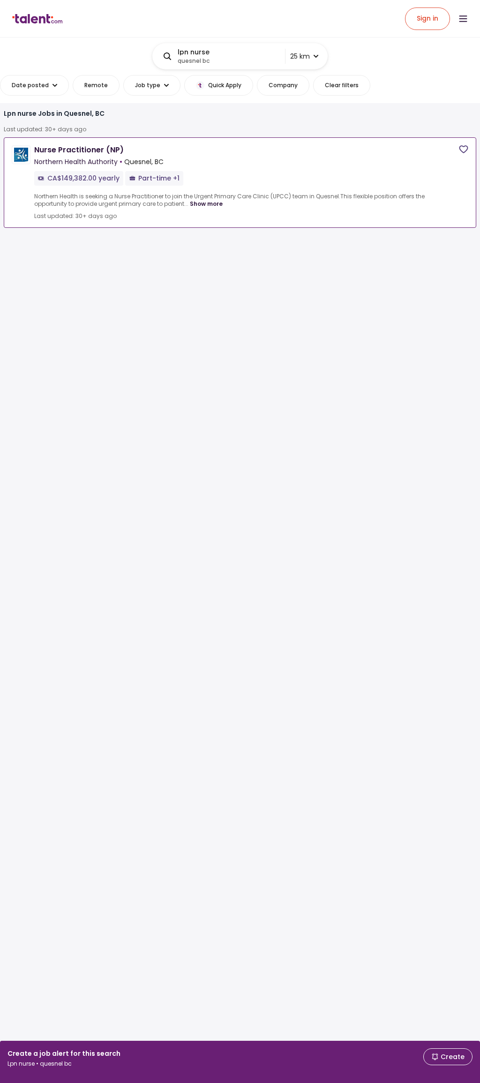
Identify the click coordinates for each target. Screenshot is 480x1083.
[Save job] (463, 149)
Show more (206, 204)
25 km (300, 56)
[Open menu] (463, 18)
